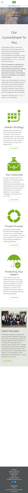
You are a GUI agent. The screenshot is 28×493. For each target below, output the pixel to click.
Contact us (21, 95)
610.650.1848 (15, 471)
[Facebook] (13, 482)
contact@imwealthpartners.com (14, 479)
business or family (16, 59)
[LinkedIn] (15, 482)
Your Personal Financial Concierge (14, 489)
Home (14, 487)
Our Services (14, 491)
